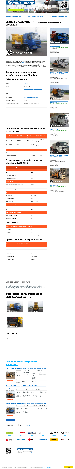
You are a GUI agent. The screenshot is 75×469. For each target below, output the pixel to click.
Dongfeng (9, 8)
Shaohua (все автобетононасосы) (35, 16)
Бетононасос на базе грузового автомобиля (33, 89)
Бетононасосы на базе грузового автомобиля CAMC (58, 186)
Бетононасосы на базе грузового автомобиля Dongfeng (59, 47)
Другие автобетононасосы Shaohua (15, 338)
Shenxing (34, 6)
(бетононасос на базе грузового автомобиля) (26, 368)
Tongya (21, 8)
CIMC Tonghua (28, 8)
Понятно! (69, 467)
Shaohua (26, 83)
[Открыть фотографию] (26, 41)
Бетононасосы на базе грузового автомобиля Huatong (58, 103)
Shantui (54, 6)
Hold (49, 6)
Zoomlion (9, 6)
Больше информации (46, 467)
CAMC (39, 6)
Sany (15, 6)
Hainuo (15, 8)
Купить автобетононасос (15, 10)
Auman (28, 6)
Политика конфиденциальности (32, 452)
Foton (23, 6)
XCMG (19, 6)
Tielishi (45, 6)
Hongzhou (35, 8)
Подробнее (9, 380)
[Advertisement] (19, 117)
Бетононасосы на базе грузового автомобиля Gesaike (58, 130)
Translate (28, 425)
